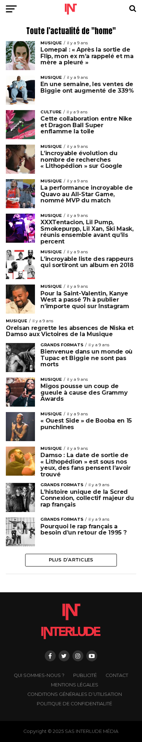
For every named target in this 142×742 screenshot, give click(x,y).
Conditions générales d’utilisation (74, 694)
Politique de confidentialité (74, 703)
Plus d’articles (71, 559)
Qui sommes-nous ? (39, 675)
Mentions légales (74, 684)
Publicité (85, 675)
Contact (117, 675)
